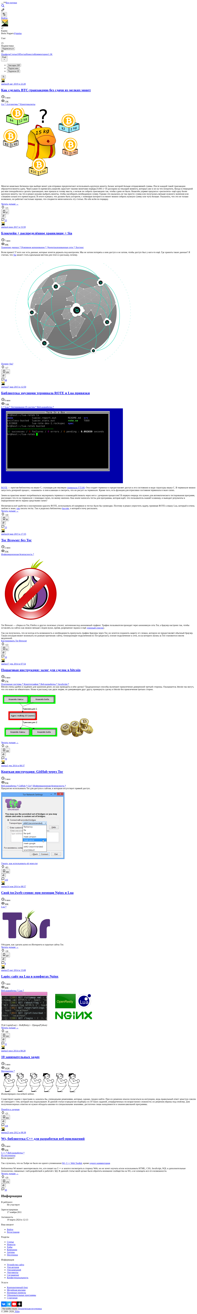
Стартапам (12, 1298)
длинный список (95, 628)
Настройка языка (9, 1309)
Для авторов (13, 1267)
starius (4, 84)
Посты (22, 54)
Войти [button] (4, 18)
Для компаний (14, 1270)
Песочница (12, 1255)
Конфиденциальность (17, 1277)
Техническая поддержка (30, 1308)
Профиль (5, 54)
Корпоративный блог (17, 1287)
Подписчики (13, 68)
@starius (18, 33)
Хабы (9, 1247)
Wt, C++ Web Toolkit (72, 1163)
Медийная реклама (16, 1290)
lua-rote (65, 508)
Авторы (11, 1252)
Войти (10, 1229)
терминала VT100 (76, 487)
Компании (12, 1249)
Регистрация (13, 1232)
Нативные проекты (16, 1292)
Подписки (13, 71)
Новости (30, 54)
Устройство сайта (15, 1264)
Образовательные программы (21, 1295)
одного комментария (100, 1163)
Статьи (14, 54)
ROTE (4, 487)
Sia (14, 255)
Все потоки (11, 2)
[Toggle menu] (2, 3)
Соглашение (13, 1275)
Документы (12, 1272)
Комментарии (43, 54)
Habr (17, 1311)
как (18, 508)
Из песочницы (8, 1155)
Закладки (14, 65)
